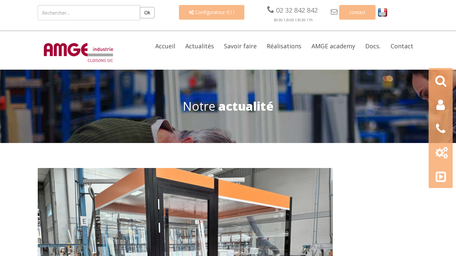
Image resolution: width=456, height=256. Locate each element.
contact (357, 12)
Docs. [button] (373, 46)
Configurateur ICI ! (211, 12)
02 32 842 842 (292, 10)
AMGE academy (333, 46)
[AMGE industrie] (78, 52)
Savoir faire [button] (240, 46)
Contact (402, 46)
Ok (147, 12)
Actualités (199, 46)
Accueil (165, 46)
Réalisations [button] (284, 46)
